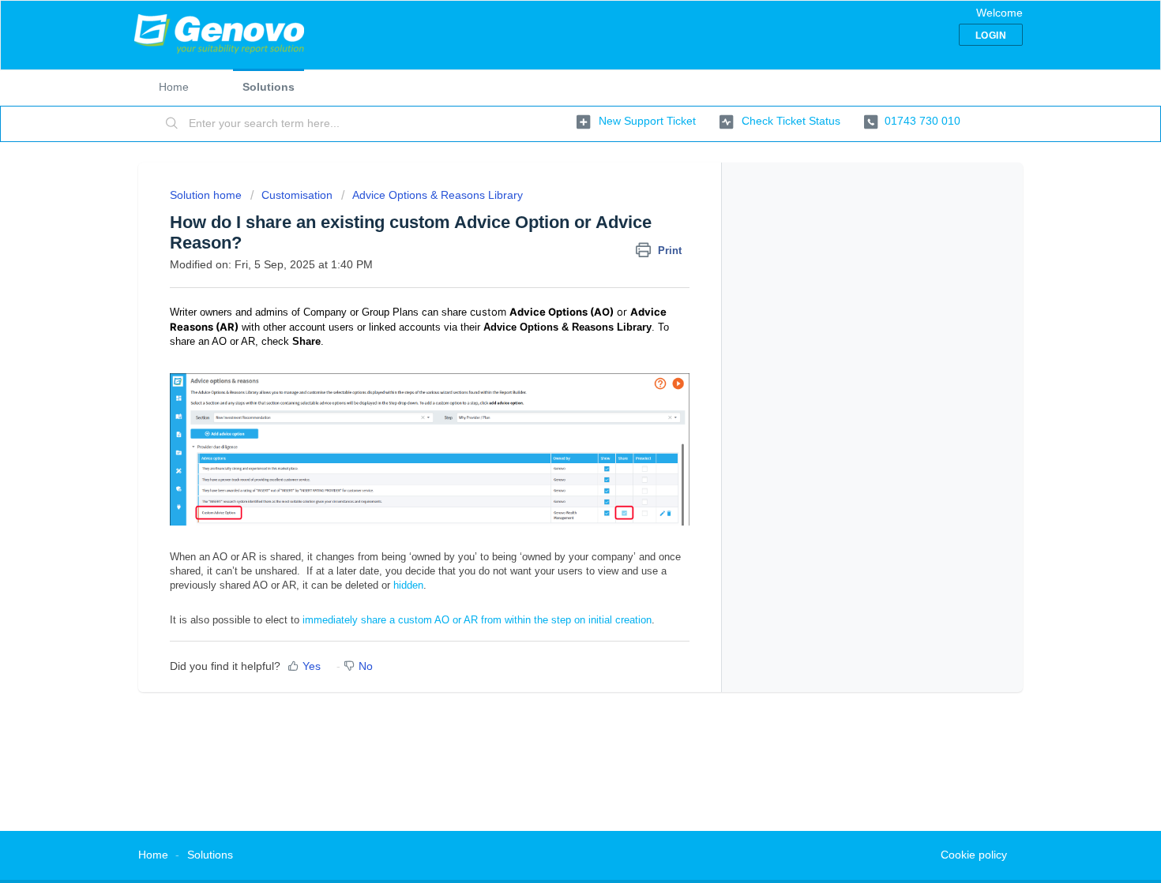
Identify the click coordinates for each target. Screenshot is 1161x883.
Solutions (268, 86)
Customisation (297, 195)
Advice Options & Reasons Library (437, 195)
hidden (408, 585)
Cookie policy (974, 854)
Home (174, 86)
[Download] (551, 234)
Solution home (207, 195)
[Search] (172, 124)
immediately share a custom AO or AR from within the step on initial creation (477, 620)
